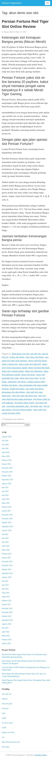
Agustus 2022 (6, 624)
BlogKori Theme (41, 755)
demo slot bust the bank (38, 367)
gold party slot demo (17, 381)
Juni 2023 (5, 585)
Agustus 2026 (6, 436)
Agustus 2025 (6, 483)
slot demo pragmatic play (18, 406)
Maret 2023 (6, 596)
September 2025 (7, 479)
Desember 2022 (7, 608)
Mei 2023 (5, 589)
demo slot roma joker (29, 378)
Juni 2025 (5, 491)
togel (3, 713)
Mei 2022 (5, 628)
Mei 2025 (5, 495)
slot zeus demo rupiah (22, 409)
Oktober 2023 (6, 569)
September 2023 (7, 573)
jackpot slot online (8, 732)
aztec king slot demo (35, 356)
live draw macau (7, 723)
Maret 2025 (6, 503)
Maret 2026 (6, 456)
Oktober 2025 (6, 475)
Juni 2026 (5, 444)
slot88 (4, 718)
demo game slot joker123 (30, 364)
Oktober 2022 (6, 616)
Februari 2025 (6, 507)
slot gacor (5, 708)
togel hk (4, 698)
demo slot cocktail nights (13, 371)
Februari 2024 (6, 553)
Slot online (5, 747)
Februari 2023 (6, 600)
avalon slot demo (16, 356)
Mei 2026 (5, 448)
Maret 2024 (6, 550)
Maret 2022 (6, 635)
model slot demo (17, 388)
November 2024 (7, 518)
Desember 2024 (7, 514)
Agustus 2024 (6, 530)
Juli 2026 (5, 440)
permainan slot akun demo (13, 391)
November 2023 (7, 565)
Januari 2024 (6, 557)
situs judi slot (6, 694)
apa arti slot (36, 353)
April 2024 (5, 546)
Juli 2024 (5, 534)
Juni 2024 (5, 538)
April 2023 (5, 593)
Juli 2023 (5, 581)
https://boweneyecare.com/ (11, 742)
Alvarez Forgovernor (12, 3)
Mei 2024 (5, 542)
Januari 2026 (6, 464)
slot (3, 737)
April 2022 (5, 632)
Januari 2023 (6, 604)
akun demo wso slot (20, 353)
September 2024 (7, 526)
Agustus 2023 (6, 577)
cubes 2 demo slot (10, 364)
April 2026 (5, 452)
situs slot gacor (7, 703)
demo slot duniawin (33, 371)
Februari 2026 (6, 460)
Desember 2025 (7, 468)
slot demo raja (36, 406)
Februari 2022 (6, 639)
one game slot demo (34, 388)
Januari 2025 (6, 511)
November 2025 (7, 472)
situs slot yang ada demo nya (24, 395)
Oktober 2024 (6, 522)
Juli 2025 (5, 487)
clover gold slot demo (37, 360)
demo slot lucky (28, 374)
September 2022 (7, 620)
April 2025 (5, 499)
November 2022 (7, 612)
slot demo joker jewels (24, 402)
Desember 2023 (7, 561)
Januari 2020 (6, 643)
